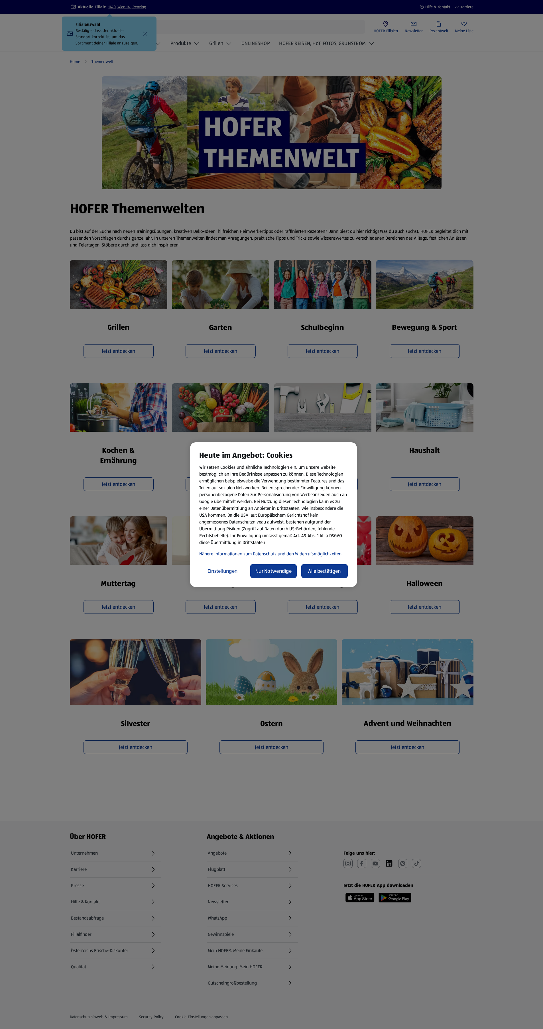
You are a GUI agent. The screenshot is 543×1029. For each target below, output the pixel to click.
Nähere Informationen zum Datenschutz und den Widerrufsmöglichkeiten (270, 554)
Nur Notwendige (273, 571)
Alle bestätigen (324, 571)
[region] (273, 514)
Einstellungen (223, 571)
